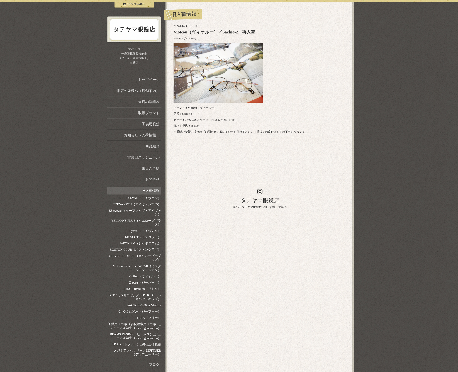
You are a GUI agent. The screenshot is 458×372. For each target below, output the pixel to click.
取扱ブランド (149, 113)
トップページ (149, 80)
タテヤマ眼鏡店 (260, 200)
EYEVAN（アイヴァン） (143, 198)
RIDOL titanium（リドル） (142, 289)
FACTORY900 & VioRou (144, 305)
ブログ (154, 364)
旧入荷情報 (151, 191)
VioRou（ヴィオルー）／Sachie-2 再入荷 (214, 32)
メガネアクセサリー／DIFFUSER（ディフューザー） (137, 352)
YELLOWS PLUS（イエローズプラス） (136, 222)
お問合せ (210, 131)
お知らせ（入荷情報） (142, 135)
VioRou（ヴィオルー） (185, 38)
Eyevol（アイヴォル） (145, 231)
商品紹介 (152, 146)
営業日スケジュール (143, 157)
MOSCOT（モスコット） (143, 237)
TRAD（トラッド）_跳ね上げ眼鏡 (136, 344)
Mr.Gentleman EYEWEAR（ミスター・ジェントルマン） (137, 268)
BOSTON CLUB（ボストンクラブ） (135, 249)
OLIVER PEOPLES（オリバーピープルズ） (135, 258)
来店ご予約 (151, 168)
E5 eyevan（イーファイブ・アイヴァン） (135, 212)
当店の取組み (149, 102)
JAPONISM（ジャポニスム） (140, 243)
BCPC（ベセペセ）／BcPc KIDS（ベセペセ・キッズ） (135, 297)
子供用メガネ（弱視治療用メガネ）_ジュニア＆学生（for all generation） (134, 326)
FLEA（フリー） (149, 318)
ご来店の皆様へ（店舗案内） (136, 91)
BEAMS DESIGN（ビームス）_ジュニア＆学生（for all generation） (135, 336)
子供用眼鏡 (151, 124)
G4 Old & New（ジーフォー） (139, 311)
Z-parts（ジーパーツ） (145, 282)
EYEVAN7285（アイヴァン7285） (137, 204)
